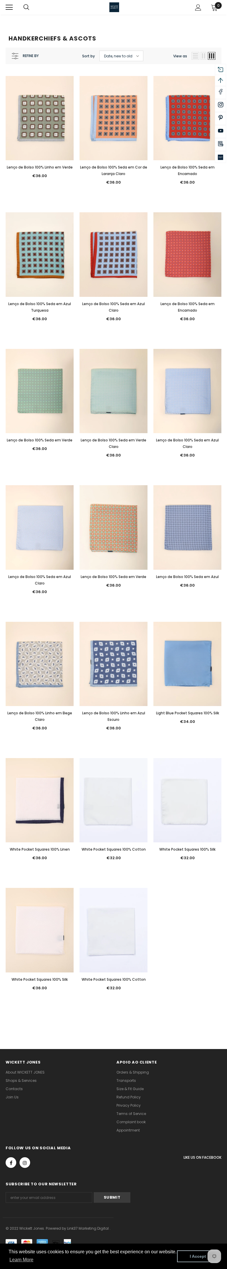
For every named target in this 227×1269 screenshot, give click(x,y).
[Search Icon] (32, 7)
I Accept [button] (198, 1256)
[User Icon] (198, 7)
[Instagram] (25, 1162)
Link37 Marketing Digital (88, 1228)
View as (180, 56)
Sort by (88, 56)
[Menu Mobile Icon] (9, 7)
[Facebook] (11, 1162)
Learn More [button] (21, 1259)
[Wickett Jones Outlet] (220, 157)
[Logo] (114, 7)
